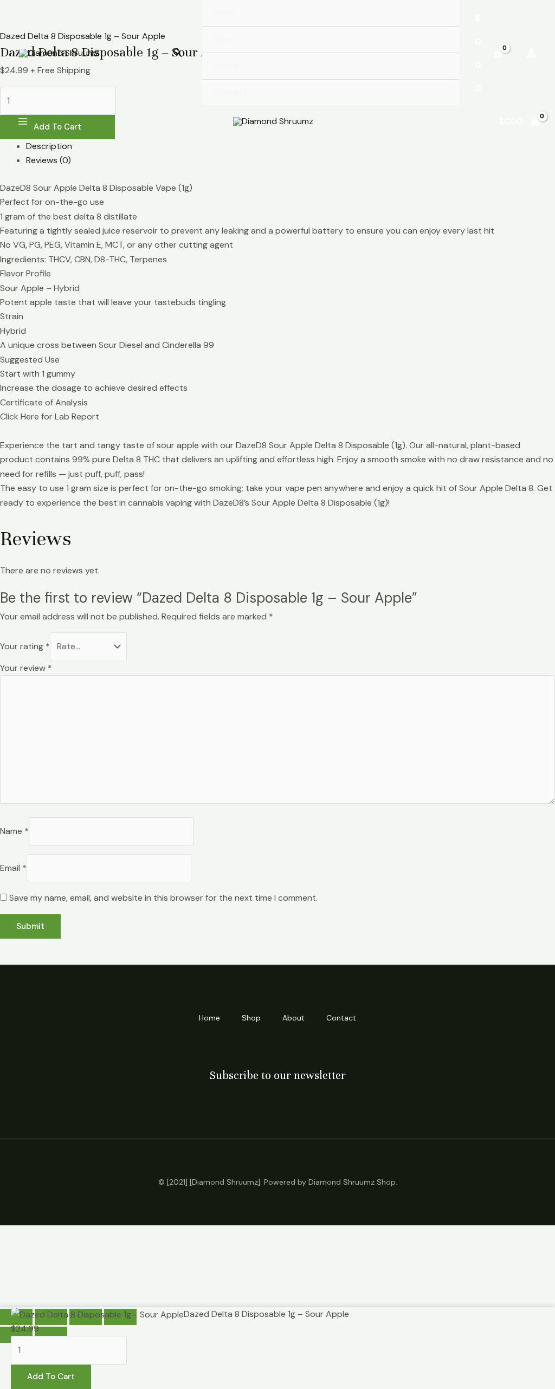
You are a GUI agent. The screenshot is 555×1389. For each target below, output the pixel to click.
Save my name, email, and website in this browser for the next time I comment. (163, 897)
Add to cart (51, 1376)
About (225, 66)
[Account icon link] (531, 53)
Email (13, 868)
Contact (230, 92)
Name (14, 831)
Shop (223, 39)
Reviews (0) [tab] (48, 160)
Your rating (25, 646)
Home (224, 12)
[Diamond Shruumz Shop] (59, 53)
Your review (26, 668)
